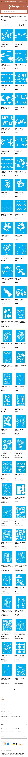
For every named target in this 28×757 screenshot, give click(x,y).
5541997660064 (5, 709)
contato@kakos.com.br (6, 713)
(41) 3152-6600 (5, 711)
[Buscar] (25, 11)
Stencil (5, 16)
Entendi (21, 754)
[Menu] (1, 6)
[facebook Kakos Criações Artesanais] (4, 704)
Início (2, 16)
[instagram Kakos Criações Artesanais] (1, 704)
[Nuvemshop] (6, 751)
